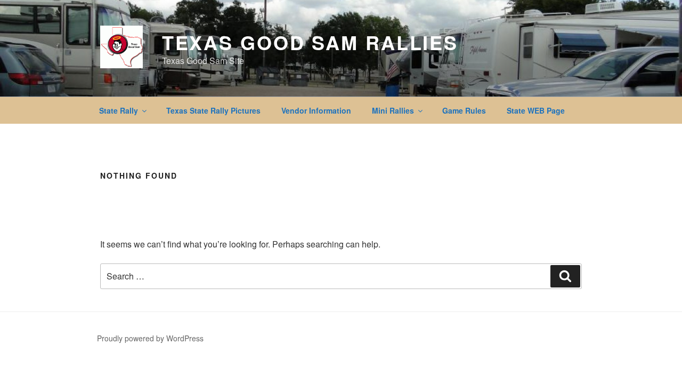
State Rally (118, 110)
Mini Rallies (393, 110)
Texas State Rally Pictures (213, 110)
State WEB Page (536, 110)
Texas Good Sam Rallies (310, 42)
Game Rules (464, 110)
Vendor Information (316, 110)
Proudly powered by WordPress (150, 338)
